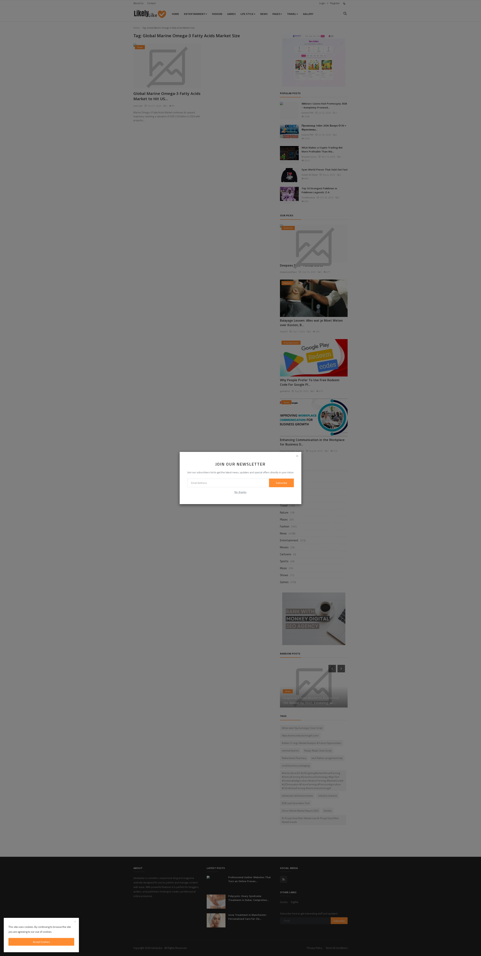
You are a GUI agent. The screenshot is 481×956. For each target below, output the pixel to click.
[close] (297, 456)
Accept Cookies (41, 942)
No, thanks (240, 492)
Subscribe (281, 483)
